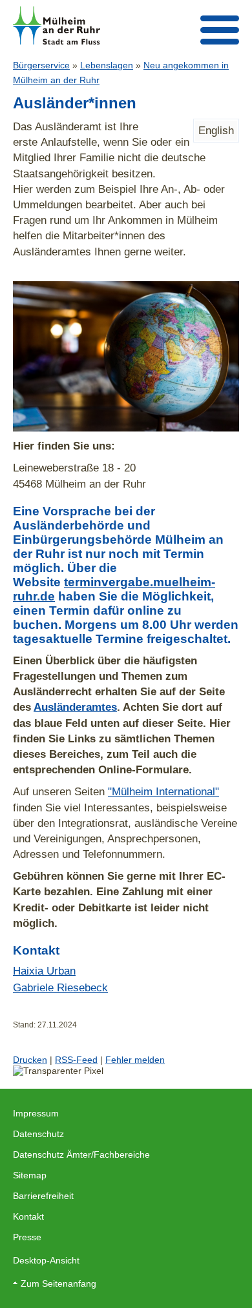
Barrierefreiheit (43, 1196)
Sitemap (30, 1175)
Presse (27, 1237)
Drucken (30, 1060)
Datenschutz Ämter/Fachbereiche (81, 1154)
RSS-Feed (76, 1060)
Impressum (36, 1113)
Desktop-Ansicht (46, 1260)
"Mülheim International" (163, 791)
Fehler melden (135, 1060)
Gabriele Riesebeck (60, 987)
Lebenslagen (106, 65)
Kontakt (28, 1216)
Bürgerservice (41, 65)
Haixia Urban (44, 970)
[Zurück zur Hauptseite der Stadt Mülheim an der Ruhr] (56, 25)
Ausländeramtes (75, 706)
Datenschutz (38, 1134)
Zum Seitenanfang (58, 1283)
